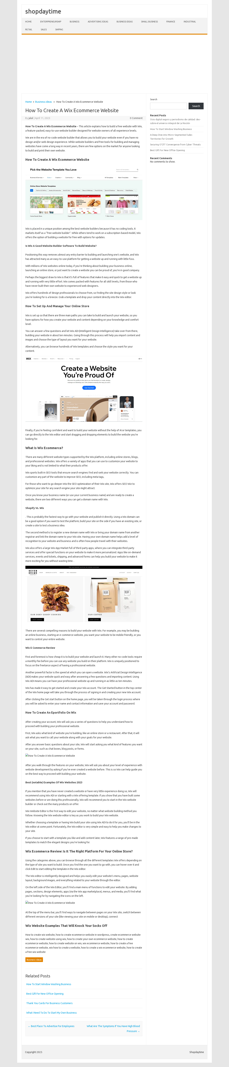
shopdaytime (43, 11)
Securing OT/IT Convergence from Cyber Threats (175, 144)
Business (74, 21)
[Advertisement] (114, 64)
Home (28, 21)
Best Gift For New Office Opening (45, 993)
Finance (170, 21)
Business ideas (125, 21)
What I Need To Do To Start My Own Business (51, 1012)
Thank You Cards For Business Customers (49, 1003)
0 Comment (136, 118)
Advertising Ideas (98, 21)
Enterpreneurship (50, 21)
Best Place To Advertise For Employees (51, 1026)
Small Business (149, 21)
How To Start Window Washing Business (48, 984)
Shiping (59, 29)
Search (153, 99)
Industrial (190, 21)
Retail (28, 29)
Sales (44, 29)
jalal (31, 118)
